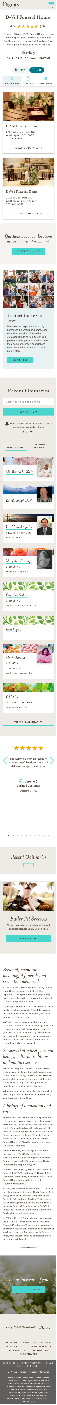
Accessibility (17, 1350)
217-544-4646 (40, 928)
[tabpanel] (28, 774)
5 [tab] (26, 835)
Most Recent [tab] (16, 447)
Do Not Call (41, 1350)
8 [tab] (39, 835)
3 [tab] (17, 835)
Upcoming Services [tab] (40, 446)
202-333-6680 (15, 138)
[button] (50, 5)
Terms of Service (41, 1346)
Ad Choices (29, 1354)
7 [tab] (35, 835)
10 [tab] (48, 835)
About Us (11, 1342)
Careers (46, 1342)
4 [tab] (21, 835)
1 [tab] (8, 835)
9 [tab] (43, 835)
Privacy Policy (15, 1346)
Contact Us (29, 1342)
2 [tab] (13, 835)
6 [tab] (30, 835)
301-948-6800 (15, 204)
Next (51, 766)
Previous (6, 766)
